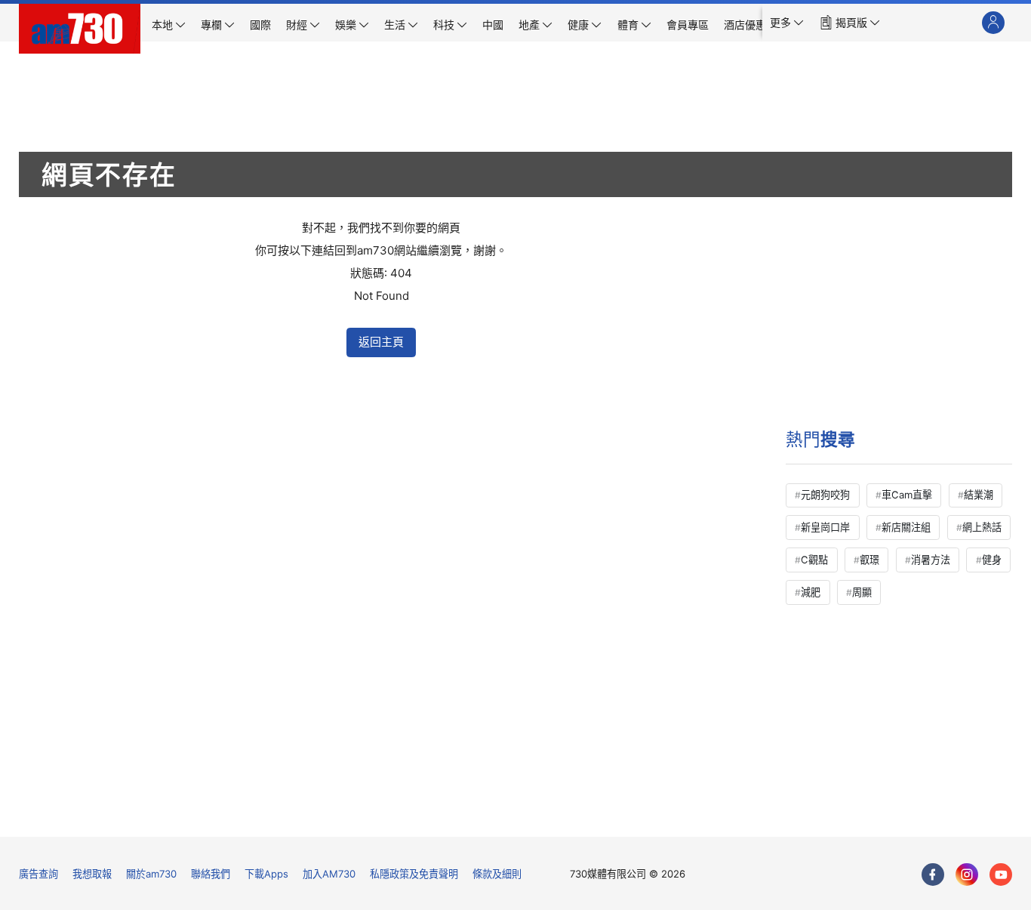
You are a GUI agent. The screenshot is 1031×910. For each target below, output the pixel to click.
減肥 (810, 592)
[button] (786, 23)
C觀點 (814, 560)
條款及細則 (497, 874)
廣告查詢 (38, 874)
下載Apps (266, 874)
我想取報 (92, 874)
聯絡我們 (210, 874)
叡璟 (869, 560)
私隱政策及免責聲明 (414, 874)
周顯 (862, 592)
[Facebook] (933, 874)
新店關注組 (906, 527)
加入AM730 (329, 874)
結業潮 (978, 495)
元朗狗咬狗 (825, 495)
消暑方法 (930, 560)
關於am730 (151, 874)
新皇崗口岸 (825, 527)
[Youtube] (1000, 874)
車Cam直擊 (907, 495)
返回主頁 (381, 342)
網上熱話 (982, 527)
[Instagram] (967, 874)
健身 (992, 560)
